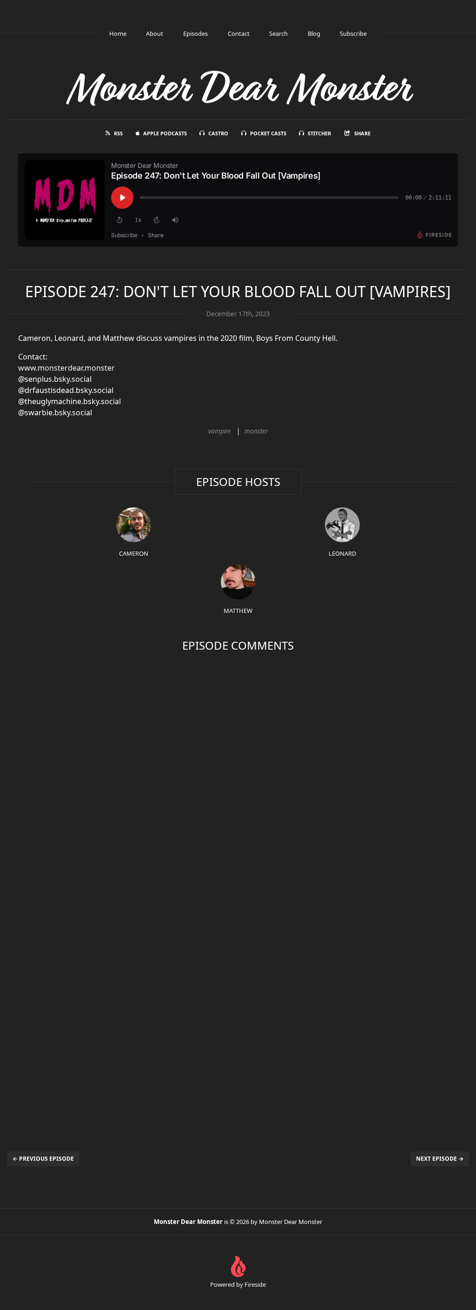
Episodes (195, 33)
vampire (219, 431)
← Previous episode (43, 1159)
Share (362, 133)
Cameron (133, 553)
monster (256, 431)
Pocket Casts (268, 133)
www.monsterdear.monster (66, 368)
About (154, 33)
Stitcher (319, 133)
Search (278, 33)
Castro (218, 133)
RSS (118, 133)
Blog (314, 33)
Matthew (238, 610)
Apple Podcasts (165, 133)
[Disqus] (238, 778)
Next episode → (439, 1159)
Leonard (342, 553)
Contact (239, 33)
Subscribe (353, 33)
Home (117, 33)
